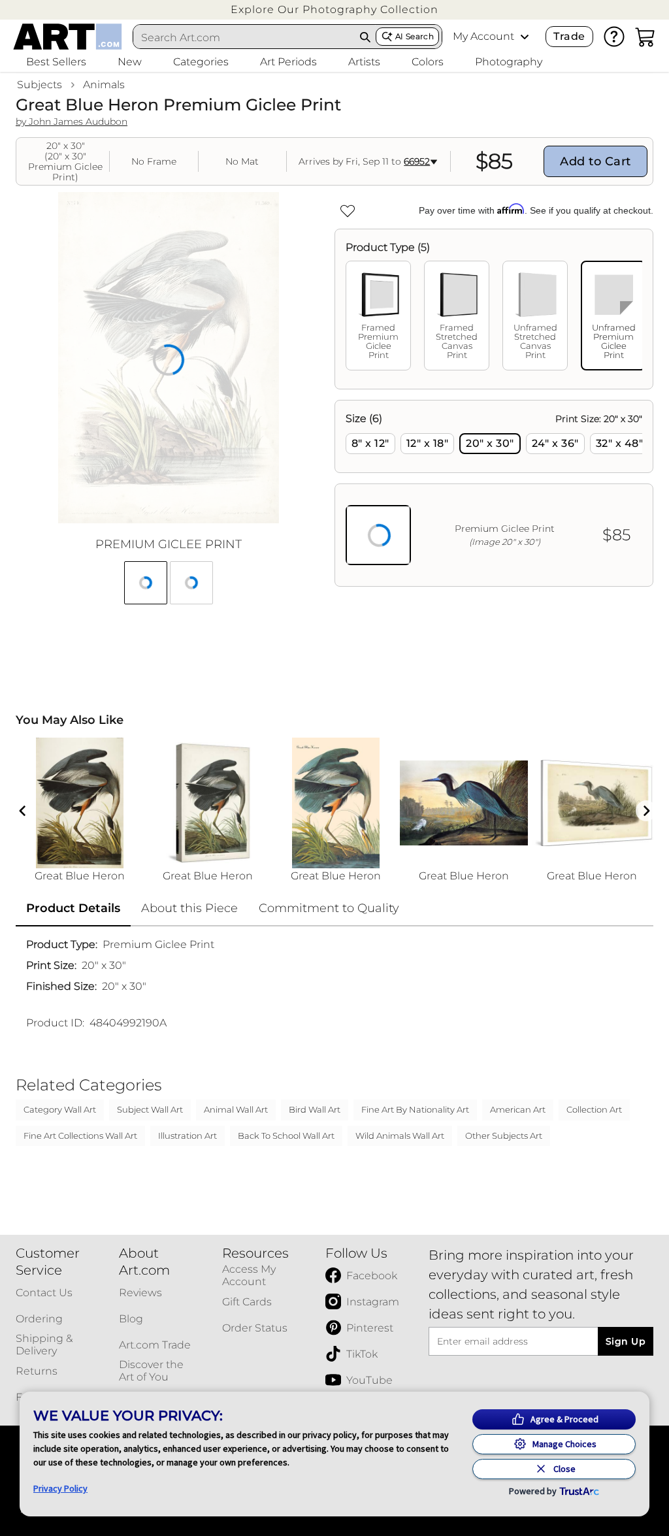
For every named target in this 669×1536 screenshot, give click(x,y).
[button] (334, 9)
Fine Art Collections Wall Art (80, 1135)
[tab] (378, 315)
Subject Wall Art (150, 1109)
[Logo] (67, 37)
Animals (104, 84)
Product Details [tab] (73, 908)
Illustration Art (187, 1135)
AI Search (414, 36)
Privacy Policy (60, 1488)
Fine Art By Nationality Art (415, 1109)
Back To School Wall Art (286, 1135)
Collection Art (594, 1109)
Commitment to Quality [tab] (329, 908)
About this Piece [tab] (189, 908)
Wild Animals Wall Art (399, 1135)
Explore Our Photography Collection (334, 9)
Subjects (39, 84)
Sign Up (625, 1341)
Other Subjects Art (503, 1135)
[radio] (370, 443)
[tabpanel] (493, 493)
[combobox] (244, 37)
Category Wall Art (60, 1109)
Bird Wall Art (314, 1109)
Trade (569, 36)
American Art (518, 1109)
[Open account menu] (524, 36)
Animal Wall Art (236, 1109)
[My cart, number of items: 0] (645, 36)
